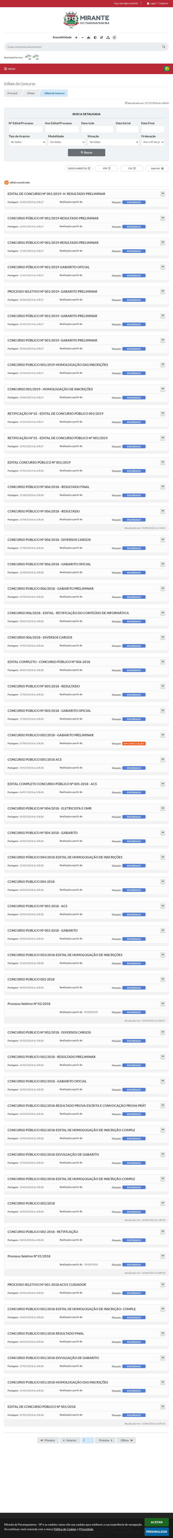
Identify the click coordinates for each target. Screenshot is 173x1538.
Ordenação (148, 136)
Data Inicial (123, 123)
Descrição (87, 123)
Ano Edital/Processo (58, 123)
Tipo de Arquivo (19, 136)
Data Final (147, 123)
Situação (93, 136)
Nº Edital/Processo (21, 123)
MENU (11, 68)
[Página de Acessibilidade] (114, 37)
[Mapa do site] (108, 37)
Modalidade (56, 136)
